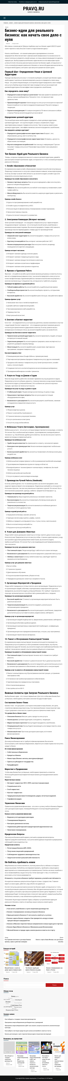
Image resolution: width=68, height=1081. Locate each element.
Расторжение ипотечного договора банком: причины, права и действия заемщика (18, 940)
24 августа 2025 (9, 1064)
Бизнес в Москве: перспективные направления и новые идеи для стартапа (35, 924)
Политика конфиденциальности (28, 2)
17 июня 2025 (58, 1069)
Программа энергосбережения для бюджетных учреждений (24, 1022)
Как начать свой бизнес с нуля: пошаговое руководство (28, 909)
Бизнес (6, 27)
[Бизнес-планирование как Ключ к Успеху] (55, 958)
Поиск (6, 979)
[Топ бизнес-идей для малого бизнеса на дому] (34, 958)
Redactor (8, 43)
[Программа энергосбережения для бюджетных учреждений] (21, 1047)
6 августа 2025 (33, 1071)
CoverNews (41, 1078)
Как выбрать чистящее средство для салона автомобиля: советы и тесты (28, 1030)
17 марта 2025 (15, 43)
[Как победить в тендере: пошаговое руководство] (9, 1047)
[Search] (63, 17)
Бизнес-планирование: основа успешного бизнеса (26, 912)
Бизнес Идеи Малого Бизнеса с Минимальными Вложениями (30, 927)
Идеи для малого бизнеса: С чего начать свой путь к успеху (29, 915)
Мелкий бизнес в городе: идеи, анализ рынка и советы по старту (31, 930)
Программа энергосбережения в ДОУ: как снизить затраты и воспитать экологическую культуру (32, 1026)
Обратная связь (12, 2)
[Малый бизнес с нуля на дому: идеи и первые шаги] (13, 958)
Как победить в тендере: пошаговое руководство (20, 1019)
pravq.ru (33, 8)
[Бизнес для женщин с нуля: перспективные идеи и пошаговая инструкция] (59, 1047)
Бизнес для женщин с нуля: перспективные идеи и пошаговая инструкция (28, 1034)
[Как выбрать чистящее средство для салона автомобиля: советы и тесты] (46, 1047)
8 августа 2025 (21, 1066)
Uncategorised (8, 1051)
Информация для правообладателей (49, 2)
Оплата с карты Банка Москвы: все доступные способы (49, 940)
